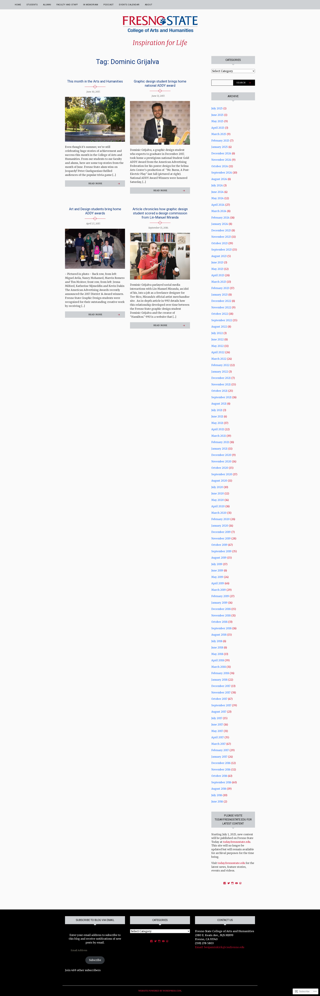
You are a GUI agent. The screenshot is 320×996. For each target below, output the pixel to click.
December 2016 (220, 763)
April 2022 (217, 352)
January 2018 (219, 679)
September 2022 (221, 320)
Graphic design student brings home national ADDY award (160, 83)
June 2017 (217, 724)
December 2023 (221, 230)
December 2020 (221, 455)
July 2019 (216, 564)
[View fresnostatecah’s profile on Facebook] (224, 883)
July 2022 (217, 333)
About (148, 5)
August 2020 (219, 480)
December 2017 (220, 686)
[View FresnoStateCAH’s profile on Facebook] (151, 941)
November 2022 (221, 307)
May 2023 (217, 269)
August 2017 (218, 711)
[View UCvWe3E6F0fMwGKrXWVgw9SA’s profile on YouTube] (236, 883)
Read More (95, 183)
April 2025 (217, 127)
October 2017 (219, 698)
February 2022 (220, 365)
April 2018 (217, 660)
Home (18, 5)
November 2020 (221, 461)
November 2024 (221, 159)
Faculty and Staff (67, 5)
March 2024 (218, 211)
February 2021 (220, 442)
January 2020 (219, 525)
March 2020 (218, 512)
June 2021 (217, 416)
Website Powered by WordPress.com (159, 990)
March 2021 (218, 435)
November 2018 (221, 615)
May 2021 (217, 423)
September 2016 (221, 782)
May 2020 (217, 500)
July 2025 (217, 108)
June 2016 (217, 801)
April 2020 (218, 506)
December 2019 (221, 532)
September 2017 (221, 705)
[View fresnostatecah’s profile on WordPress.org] (240, 883)
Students (32, 5)
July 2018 (216, 641)
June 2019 (217, 570)
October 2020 (219, 467)
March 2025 (218, 134)
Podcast (109, 5)
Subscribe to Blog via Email (95, 920)
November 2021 (221, 384)
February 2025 (220, 140)
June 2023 (217, 262)
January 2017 (219, 756)
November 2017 (220, 692)
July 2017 (216, 718)
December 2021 (221, 378)
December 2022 (221, 301)
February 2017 (220, 750)
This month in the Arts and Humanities (95, 81)
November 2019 (221, 538)
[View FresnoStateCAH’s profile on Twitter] (155, 941)
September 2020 (221, 474)
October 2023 (219, 243)
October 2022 (219, 313)
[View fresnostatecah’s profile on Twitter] (228, 883)
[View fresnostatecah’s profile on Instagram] (232, 883)
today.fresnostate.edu (236, 841)
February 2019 (220, 596)
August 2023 (219, 256)
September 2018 (221, 628)
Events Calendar (129, 5)
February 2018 (220, 673)
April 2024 (217, 204)
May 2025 (217, 121)
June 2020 (217, 493)
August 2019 (218, 557)
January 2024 (219, 224)
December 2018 (221, 609)
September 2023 (221, 249)
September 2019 (221, 551)
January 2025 (219, 147)
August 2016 (218, 788)
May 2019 (217, 577)
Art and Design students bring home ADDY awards (95, 211)
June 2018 (217, 647)
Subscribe (95, 960)
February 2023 (220, 288)
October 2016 (219, 775)
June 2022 (217, 339)
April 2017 (217, 737)
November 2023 (221, 236)
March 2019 (218, 589)
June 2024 (217, 192)
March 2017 (218, 743)
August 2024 (219, 179)
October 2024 (219, 166)
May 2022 (217, 346)
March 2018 (218, 666)
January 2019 (219, 602)
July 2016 (216, 795)
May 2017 (217, 731)
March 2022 (218, 358)
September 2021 (221, 397)
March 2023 (218, 281)
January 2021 (219, 448)
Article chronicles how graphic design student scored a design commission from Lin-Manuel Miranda (160, 213)
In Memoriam (90, 5)
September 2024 (221, 172)
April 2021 (217, 429)
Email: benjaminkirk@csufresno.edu (219, 947)
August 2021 (218, 403)
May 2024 (217, 198)
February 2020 (220, 519)
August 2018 (218, 634)
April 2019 (217, 583)
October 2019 (219, 544)
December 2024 (221, 153)
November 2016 (220, 769)
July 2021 (216, 410)
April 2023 (217, 275)
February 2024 (220, 217)
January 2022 (219, 371)
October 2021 (219, 390)
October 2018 (219, 621)
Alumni (47, 5)
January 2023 (219, 294)
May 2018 (217, 654)
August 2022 (219, 326)
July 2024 (217, 185)
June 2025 (217, 115)
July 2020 (217, 487)
